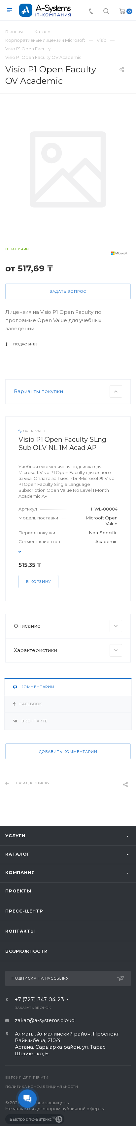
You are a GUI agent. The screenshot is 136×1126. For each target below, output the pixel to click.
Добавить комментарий (68, 751)
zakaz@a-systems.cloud (45, 1020)
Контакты (20, 931)
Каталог (17, 854)
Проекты (18, 890)
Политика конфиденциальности (41, 1087)
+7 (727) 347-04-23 (39, 999)
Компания (20, 872)
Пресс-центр (24, 910)
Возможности (26, 951)
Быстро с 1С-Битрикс (31, 1119)
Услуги (15, 835)
